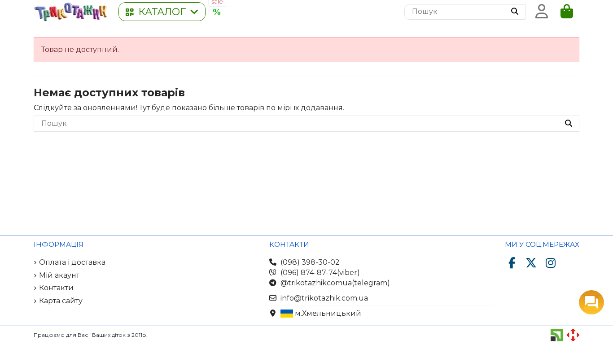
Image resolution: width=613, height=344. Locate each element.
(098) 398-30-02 (310, 262)
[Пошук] (514, 12)
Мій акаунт (59, 275)
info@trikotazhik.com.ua (324, 298)
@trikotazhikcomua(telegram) (335, 283)
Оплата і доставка (72, 262)
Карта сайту (61, 301)
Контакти (56, 288)
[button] (162, 12)
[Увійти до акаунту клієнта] (542, 11)
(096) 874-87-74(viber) (320, 272)
